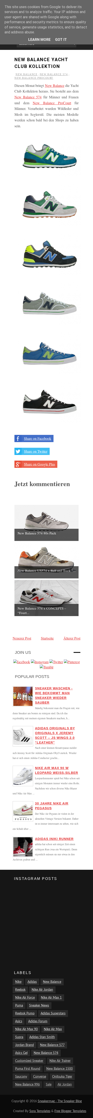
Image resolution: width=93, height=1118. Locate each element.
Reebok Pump (25, 1013)
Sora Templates (39, 1111)
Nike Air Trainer (60, 1060)
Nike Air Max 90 (26, 1029)
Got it (61, 39)
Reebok (20, 989)
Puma (19, 1005)
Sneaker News (39, 1005)
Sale (48, 1084)
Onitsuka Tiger (62, 1076)
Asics (18, 1021)
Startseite (47, 638)
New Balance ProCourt (33, 78)
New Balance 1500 (59, 1068)
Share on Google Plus (39, 464)
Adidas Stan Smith (42, 1037)
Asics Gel (21, 1053)
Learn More (39, 39)
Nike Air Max (53, 1029)
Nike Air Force (25, 997)
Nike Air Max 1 (51, 997)
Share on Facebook (37, 438)
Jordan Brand (24, 1045)
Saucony (21, 1076)
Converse (39, 1076)
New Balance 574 (54, 74)
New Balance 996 (27, 1084)
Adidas (32, 981)
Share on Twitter (35, 451)
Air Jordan (65, 1084)
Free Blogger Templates (70, 1111)
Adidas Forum (37, 1021)
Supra (19, 1037)
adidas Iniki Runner (54, 839)
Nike (18, 981)
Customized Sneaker (29, 1060)
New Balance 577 (52, 1045)
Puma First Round (27, 1068)
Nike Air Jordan (42, 989)
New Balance (27, 74)
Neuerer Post (22, 638)
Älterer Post (71, 638)
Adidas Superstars (53, 1013)
